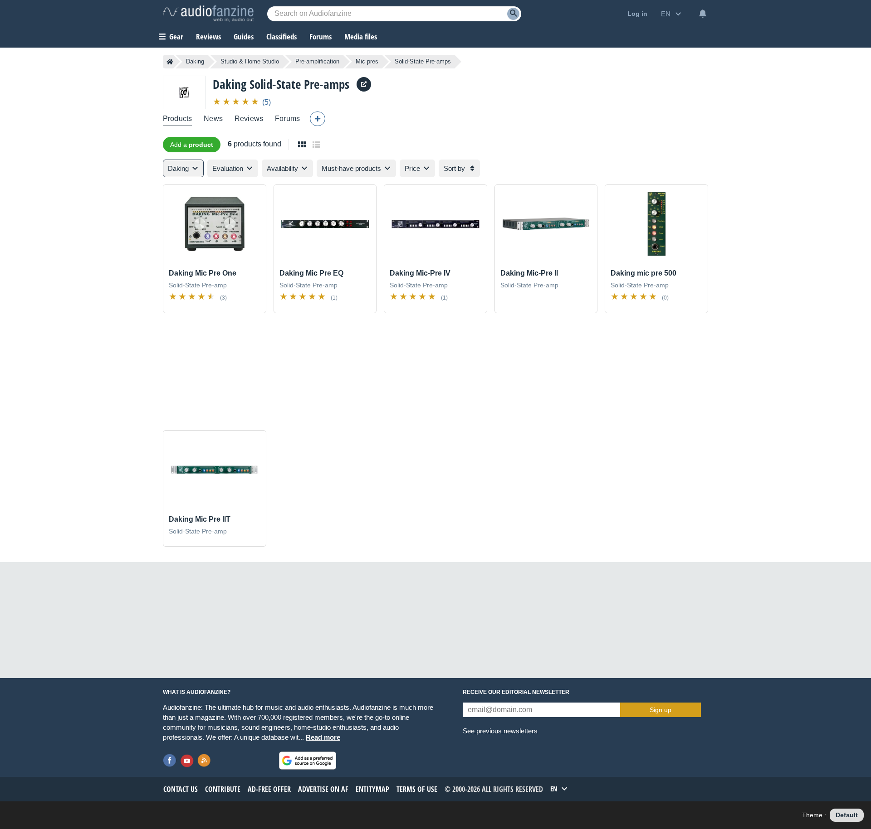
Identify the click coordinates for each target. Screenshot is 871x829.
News (213, 118)
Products (177, 118)
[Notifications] (702, 13)
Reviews (208, 36)
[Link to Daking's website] (364, 84)
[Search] (513, 14)
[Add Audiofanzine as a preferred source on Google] (307, 760)
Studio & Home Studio (249, 61)
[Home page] (169, 61)
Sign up (660, 709)
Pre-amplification (317, 61)
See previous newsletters (500, 731)
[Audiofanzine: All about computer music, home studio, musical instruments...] (208, 13)
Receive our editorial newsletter (516, 692)
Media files (360, 36)
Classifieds (281, 36)
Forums (287, 118)
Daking (195, 61)
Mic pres (367, 61)
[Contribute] (317, 119)
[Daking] (184, 92)
